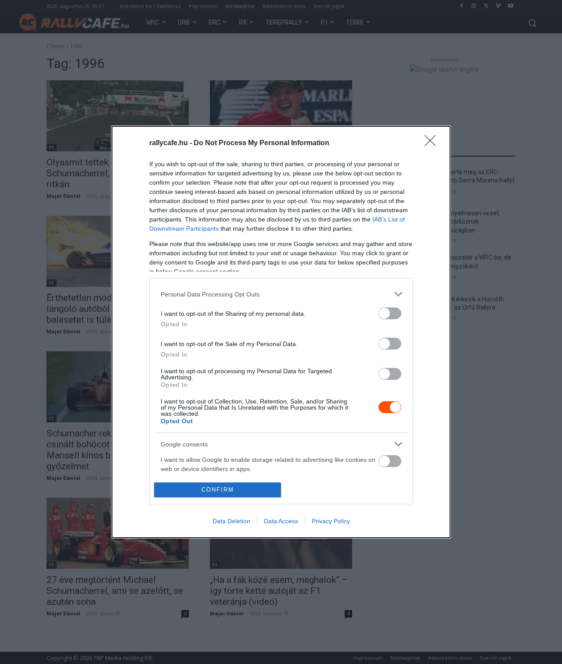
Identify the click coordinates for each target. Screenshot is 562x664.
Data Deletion (231, 521)
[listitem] (281, 294)
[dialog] (281, 331)
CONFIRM (218, 489)
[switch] (389, 313)
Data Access (281, 521)
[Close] (433, 143)
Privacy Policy (331, 521)
